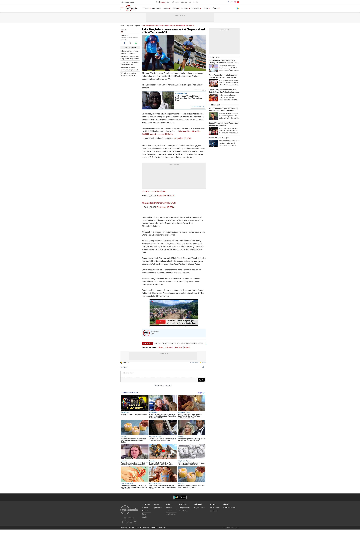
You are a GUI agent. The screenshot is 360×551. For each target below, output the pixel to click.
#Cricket (187, 131)
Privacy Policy (162, 527)
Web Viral (145, 508)
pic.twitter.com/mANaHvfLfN (163, 203)
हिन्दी (157, 2)
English (162, 2)
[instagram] (234, 2)
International (156, 8)
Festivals (168, 511)
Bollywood (195, 8)
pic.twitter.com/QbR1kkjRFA (153, 191)
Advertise (138, 527)
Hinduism (169, 508)
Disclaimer (146, 527)
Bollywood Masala (199, 508)
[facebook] (228, 2)
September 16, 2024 (182, 138)
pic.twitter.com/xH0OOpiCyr (161, 134)
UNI (122, 32)
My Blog (205, 8)
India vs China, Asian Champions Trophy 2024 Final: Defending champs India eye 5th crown (129, 69)
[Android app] (180, 497)
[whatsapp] (136, 42)
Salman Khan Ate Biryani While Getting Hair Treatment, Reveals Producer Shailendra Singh (223, 109)
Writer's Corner (214, 508)
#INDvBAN (196, 131)
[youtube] (238, 2)
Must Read (215, 105)
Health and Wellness (229, 508)
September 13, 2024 (165, 195)
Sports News (158, 508)
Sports (166, 8)
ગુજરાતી (195, 2)
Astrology (184, 8)
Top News (145, 8)
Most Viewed (214, 511)
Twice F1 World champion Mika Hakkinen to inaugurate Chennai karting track (129, 63)
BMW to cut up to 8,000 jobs (219, 138)
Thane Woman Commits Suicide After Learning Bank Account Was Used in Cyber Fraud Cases (223, 76)
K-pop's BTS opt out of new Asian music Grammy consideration (223, 124)
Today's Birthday (184, 508)
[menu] (122, 8)
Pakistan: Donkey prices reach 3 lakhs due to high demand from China (178, 343)
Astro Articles (183, 511)
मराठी (172, 2)
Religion (175, 8)
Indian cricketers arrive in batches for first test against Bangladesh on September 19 (129, 52)
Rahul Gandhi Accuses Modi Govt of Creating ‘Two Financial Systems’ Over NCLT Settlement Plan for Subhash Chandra (223, 61)
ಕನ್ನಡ (190, 2)
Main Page (124, 527)
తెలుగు (177, 2)
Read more (161, 322)
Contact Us (153, 527)
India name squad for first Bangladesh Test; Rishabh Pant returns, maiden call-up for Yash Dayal (130, 58)
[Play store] (238, 8)
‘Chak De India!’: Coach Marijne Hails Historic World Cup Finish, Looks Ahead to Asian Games (223, 91)
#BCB (181, 131)
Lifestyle (215, 8)
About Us (131, 527)
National (145, 511)
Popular (144, 517)
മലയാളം (184, 2)
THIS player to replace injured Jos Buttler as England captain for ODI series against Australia (128, 74)
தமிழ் (168, 2)
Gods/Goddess (170, 514)
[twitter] (231, 2)
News (122, 26)
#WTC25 (145, 134)
